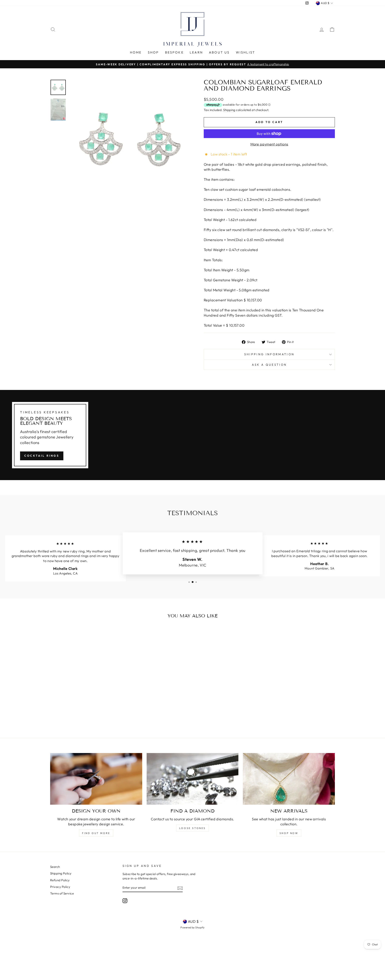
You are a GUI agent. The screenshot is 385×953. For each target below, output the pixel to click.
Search (55, 867)
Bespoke (174, 52)
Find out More (96, 833)
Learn (196, 52)
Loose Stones (192, 828)
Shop (153, 52)
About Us (219, 52)
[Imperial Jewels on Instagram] (125, 900)
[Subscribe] (180, 887)
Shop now (289, 833)
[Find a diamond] (193, 779)
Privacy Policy (60, 887)
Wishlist (245, 52)
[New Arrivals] (289, 779)
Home (136, 52)
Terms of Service (62, 893)
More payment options (269, 144)
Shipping (229, 110)
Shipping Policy (61, 873)
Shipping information (269, 354)
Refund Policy (60, 880)
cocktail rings (41, 455)
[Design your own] (96, 779)
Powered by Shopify (192, 927)
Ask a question (269, 364)
